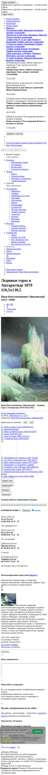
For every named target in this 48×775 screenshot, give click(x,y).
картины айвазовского (11, 582)
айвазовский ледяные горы (33, 582)
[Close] (26, 150)
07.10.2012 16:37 (8, 548)
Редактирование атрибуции (13, 413)
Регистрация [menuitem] (16, 145)
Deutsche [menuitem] (38, 143)
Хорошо (37, 731)
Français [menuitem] (31, 143)
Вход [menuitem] (8, 145)
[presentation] (26, 314)
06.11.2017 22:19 (8, 561)
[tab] (9, 304)
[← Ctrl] (14, 438)
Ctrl (25, 422)
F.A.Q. (12, 766)
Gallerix (12, 747)
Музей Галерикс (13, 155)
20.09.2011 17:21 (8, 535)
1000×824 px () (18, 415)
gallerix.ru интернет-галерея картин (16, 585)
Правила (23, 768)
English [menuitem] (17, 143)
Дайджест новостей (14, 134)
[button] (12, 19)
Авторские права (8, 773)
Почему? (33, 575)
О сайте (18, 766)
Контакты (26, 766)
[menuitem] (45, 143)
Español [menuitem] (24, 143)
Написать (26, 510)
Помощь (5, 766)
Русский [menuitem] (9, 143)
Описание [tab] (11, 309)
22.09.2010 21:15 (8, 521)
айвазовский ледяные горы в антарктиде (19, 580)
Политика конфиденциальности (26, 770)
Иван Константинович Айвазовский (27, 418)
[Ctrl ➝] (19, 458)
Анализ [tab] (9, 311)
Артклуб (13, 184)
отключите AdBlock (9, 645)
